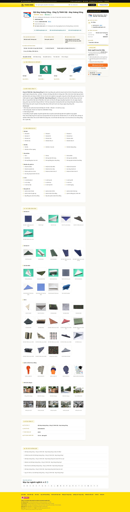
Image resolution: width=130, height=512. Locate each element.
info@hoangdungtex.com (41, 30)
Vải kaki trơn (27, 138)
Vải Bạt (55, 75)
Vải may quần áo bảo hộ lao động (74, 160)
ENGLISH (107, 1)
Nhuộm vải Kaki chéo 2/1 (51, 171)
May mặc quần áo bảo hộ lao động (53, 195)
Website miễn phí (89, 494)
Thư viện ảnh (56, 56)
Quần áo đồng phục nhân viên (73, 193)
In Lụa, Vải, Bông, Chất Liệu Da (31, 51)
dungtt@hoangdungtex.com (99, 27)
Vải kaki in (48, 133)
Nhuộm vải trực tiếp (50, 169)
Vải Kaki (24, 75)
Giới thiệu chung (37, 56)
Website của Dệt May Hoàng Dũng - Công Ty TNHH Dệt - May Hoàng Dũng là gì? (43, 462)
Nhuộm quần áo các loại (30, 171)
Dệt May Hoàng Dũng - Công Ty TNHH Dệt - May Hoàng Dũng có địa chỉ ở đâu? (43, 451)
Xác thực (37, 494)
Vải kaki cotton (70, 138)
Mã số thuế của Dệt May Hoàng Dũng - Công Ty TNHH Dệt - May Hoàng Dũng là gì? (44, 465)
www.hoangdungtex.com (75, 30)
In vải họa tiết (70, 180)
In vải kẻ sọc (48, 182)
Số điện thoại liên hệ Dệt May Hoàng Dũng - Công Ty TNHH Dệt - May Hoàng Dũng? (44, 455)
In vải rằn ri (69, 182)
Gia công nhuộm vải (71, 169)
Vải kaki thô (48, 136)
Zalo (50, 21)
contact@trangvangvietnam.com (43, 508)
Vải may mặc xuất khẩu (72, 158)
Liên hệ (96, 494)
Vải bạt (47, 155)
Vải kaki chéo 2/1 (49, 140)
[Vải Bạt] (61, 69)
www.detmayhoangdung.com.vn (58, 30)
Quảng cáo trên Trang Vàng (96, 1)
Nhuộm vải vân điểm (50, 166)
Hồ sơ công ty (65, 56)
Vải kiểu (26, 144)
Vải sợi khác (26, 153)
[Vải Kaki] (30, 69)
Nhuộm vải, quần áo (29, 164)
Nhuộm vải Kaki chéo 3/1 (72, 171)
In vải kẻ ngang (70, 184)
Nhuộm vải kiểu (28, 166)
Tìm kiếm (93, 4)
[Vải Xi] (77, 69)
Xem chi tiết (25, 79)
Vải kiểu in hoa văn (50, 147)
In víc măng (27, 182)
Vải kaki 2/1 (69, 133)
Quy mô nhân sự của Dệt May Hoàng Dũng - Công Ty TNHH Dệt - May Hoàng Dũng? (44, 472)
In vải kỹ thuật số (28, 180)
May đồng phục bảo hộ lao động (32, 195)
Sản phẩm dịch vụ (47, 56)
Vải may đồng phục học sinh (31, 160)
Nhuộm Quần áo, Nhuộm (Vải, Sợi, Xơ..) (66, 48)
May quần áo (27, 188)
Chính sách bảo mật (55, 494)
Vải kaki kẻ (27, 133)
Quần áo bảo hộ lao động (51, 193)
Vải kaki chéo (48, 138)
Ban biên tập (30, 494)
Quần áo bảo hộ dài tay (72, 191)
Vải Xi (71, 75)
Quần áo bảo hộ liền (50, 191)
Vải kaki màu (27, 140)
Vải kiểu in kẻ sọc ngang (30, 149)
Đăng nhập (103, 68)
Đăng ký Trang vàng (66, 494)
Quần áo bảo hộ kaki (29, 191)
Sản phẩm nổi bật (27, 56)
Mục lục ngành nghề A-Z (77, 1)
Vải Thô (40, 75)
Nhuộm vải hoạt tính (71, 166)
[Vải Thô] (45, 69)
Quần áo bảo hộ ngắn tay (30, 193)
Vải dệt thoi (27, 158)
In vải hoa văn (49, 180)
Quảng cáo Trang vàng (78, 494)
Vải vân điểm (69, 155)
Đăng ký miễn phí (104, 4)
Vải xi (26, 155)
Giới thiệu (86, 1)
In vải (25, 177)
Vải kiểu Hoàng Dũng (71, 147)
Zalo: (95, 74)
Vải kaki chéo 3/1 (70, 140)
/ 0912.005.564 (95, 72)
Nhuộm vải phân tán (29, 169)
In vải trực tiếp (28, 184)
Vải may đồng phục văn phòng (52, 160)
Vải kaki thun (69, 136)
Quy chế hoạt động (45, 494)
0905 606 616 (39, 19)
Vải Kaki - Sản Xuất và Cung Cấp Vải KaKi (33, 48)
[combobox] (52, 5)
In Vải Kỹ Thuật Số (50, 48)
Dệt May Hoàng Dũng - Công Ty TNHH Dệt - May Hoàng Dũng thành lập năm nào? (44, 469)
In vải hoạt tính (49, 184)
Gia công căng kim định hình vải (32, 173)
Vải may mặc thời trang (51, 158)
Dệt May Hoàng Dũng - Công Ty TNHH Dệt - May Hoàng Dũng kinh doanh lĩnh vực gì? (44, 458)
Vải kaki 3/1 (27, 136)
